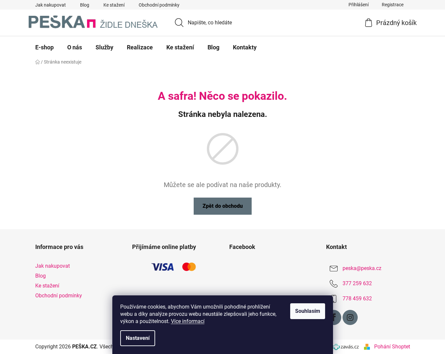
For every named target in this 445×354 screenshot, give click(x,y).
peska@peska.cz (362, 268)
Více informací (188, 321)
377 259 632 (357, 283)
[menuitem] (44, 47)
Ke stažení (114, 5)
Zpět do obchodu (223, 206)
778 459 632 (357, 298)
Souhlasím (307, 311)
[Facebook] (333, 317)
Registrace (392, 4)
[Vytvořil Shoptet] (367, 346)
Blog (84, 5)
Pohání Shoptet (392, 346)
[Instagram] (350, 317)
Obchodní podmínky (159, 5)
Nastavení (138, 338)
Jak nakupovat (50, 5)
